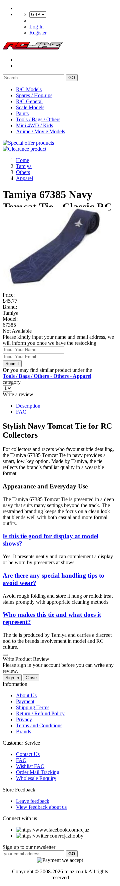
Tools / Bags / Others (38, 119)
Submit (12, 363)
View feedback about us (41, 807)
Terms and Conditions (39, 725)
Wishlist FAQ (30, 766)
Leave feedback (32, 801)
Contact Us (28, 754)
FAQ (21, 412)
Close (31, 677)
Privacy (24, 719)
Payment (25, 701)
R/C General (29, 101)
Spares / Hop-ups (34, 95)
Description (28, 406)
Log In (36, 26)
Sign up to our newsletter (29, 847)
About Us (26, 695)
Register (38, 32)
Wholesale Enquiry (36, 778)
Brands (23, 731)
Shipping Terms (32, 707)
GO (71, 77)
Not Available (17, 331)
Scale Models (30, 107)
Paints (22, 113)
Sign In (12, 677)
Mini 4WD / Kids (34, 125)
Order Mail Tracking (37, 772)
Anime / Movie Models (40, 131)
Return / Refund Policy (40, 713)
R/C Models (29, 89)
